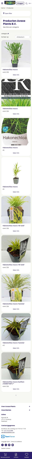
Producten (10, 8)
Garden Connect (5, 448)
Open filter (8, 13)
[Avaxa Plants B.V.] (9, 3)
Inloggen (20, 3)
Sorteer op (5, 37)
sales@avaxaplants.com (8, 432)
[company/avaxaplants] (9, 445)
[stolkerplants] (12, 445)
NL (29, 3)
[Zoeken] (26, 3)
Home (3, 8)
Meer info (16, 75)
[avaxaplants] (2, 445)
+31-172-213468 (8, 430)
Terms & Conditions (16, 441)
